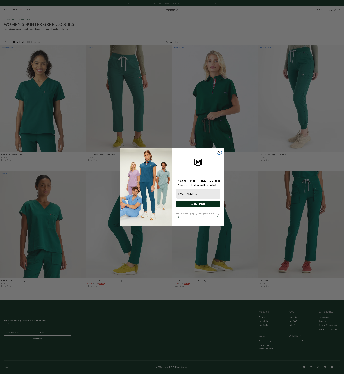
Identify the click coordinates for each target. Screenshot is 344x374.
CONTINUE (198, 204)
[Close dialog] (219, 152)
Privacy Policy (215, 216)
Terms (177, 217)
